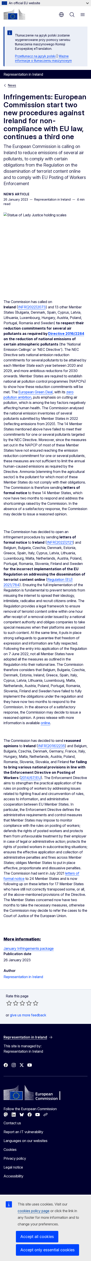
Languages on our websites (25, 1140)
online (45, 723)
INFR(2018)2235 (51, 746)
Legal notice (13, 1167)
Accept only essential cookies (47, 1250)
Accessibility (13, 1176)
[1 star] (9, 1003)
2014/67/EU (31, 777)
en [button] (61, 14)
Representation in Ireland (23, 977)
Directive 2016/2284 (66, 333)
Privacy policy (15, 1158)
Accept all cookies (37, 1236)
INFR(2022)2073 (32, 307)
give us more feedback (28, 1015)
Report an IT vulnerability (23, 1132)
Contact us (12, 1123)
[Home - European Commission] (14, 14)
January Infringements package (29, 948)
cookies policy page (33, 1211)
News (12, 85)
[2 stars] (12, 1003)
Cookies (10, 1149)
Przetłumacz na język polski (35, 56)
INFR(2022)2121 (60, 542)
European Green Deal (35, 392)
